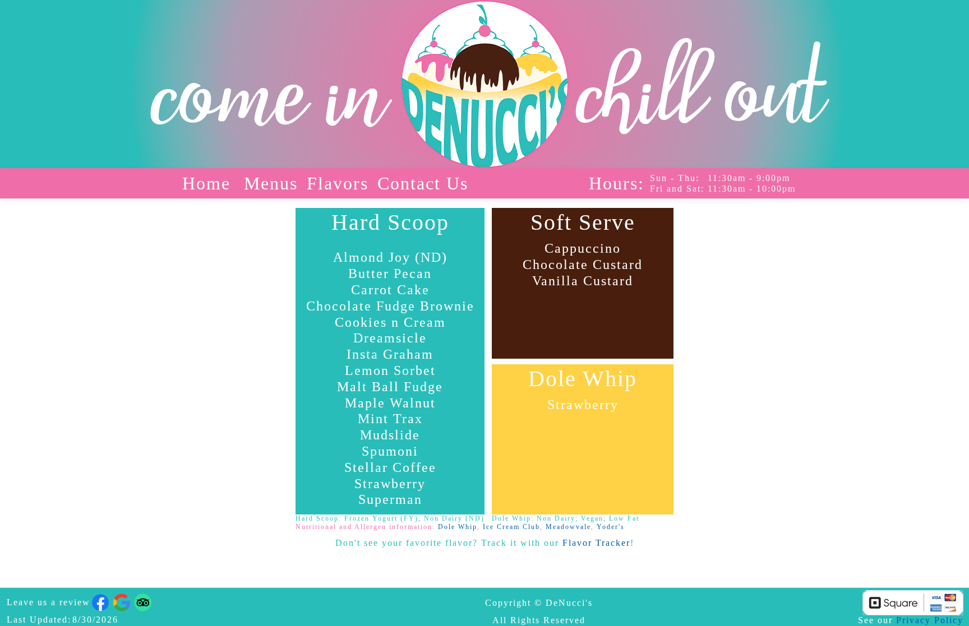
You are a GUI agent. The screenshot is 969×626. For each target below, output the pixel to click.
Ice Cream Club (511, 527)
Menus (271, 183)
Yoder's (611, 527)
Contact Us (422, 183)
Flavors (337, 183)
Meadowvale (568, 527)
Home (206, 183)
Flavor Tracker (596, 543)
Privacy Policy (929, 620)
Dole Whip (457, 527)
